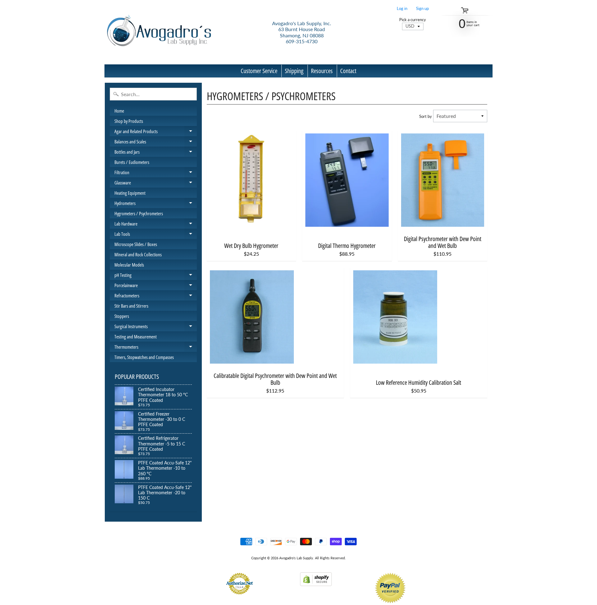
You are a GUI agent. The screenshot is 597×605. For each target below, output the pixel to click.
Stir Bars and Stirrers (131, 306)
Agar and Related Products (155, 132)
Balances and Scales (155, 142)
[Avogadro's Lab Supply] (158, 32)
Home (119, 111)
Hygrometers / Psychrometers (138, 213)
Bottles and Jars (155, 153)
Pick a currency (412, 19)
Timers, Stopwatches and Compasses (144, 357)
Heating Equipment (130, 193)
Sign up (422, 9)
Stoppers (121, 316)
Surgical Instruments (155, 327)
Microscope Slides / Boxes (135, 244)
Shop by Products (128, 121)
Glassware (155, 183)
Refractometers (155, 296)
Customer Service (259, 71)
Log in (402, 9)
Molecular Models (129, 265)
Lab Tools (155, 235)
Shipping (294, 71)
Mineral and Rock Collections (138, 254)
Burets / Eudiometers (131, 162)
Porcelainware (155, 286)
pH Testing (155, 276)
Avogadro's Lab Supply (296, 558)
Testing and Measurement (135, 336)
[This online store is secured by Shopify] (316, 582)
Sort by (425, 116)
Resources (322, 71)
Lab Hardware (155, 225)
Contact (348, 71)
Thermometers (155, 348)
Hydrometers (155, 204)
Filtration (155, 173)
